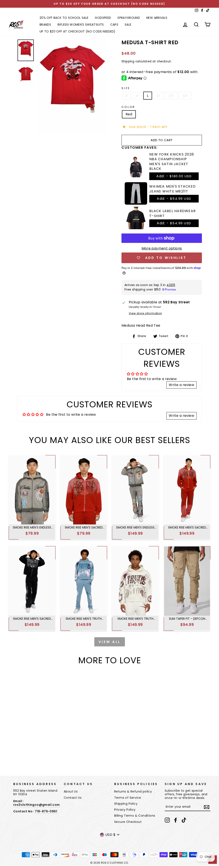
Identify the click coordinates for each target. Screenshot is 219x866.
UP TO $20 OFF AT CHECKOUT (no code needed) (77, 31)
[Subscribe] (206, 807)
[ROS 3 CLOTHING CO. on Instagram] (167, 820)
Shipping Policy (126, 803)
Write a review (181, 384)
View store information (145, 313)
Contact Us (72, 798)
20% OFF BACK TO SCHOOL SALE (64, 18)
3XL (185, 95)
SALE (128, 24)
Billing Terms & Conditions (134, 815)
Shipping (127, 61)
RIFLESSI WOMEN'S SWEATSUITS (81, 24)
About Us (71, 791)
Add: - (174, 176)
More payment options (162, 248)
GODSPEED (103, 18)
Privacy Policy (125, 809)
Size (125, 88)
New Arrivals (156, 18)
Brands (45, 24)
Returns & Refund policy (133, 791)
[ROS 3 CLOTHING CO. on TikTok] (183, 820)
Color (128, 107)
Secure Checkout (128, 822)
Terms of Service (127, 798)
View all (110, 642)
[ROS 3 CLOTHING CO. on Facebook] (175, 820)
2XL (171, 95)
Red (129, 114)
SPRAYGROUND (128, 18)
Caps (114, 24)
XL (158, 95)
